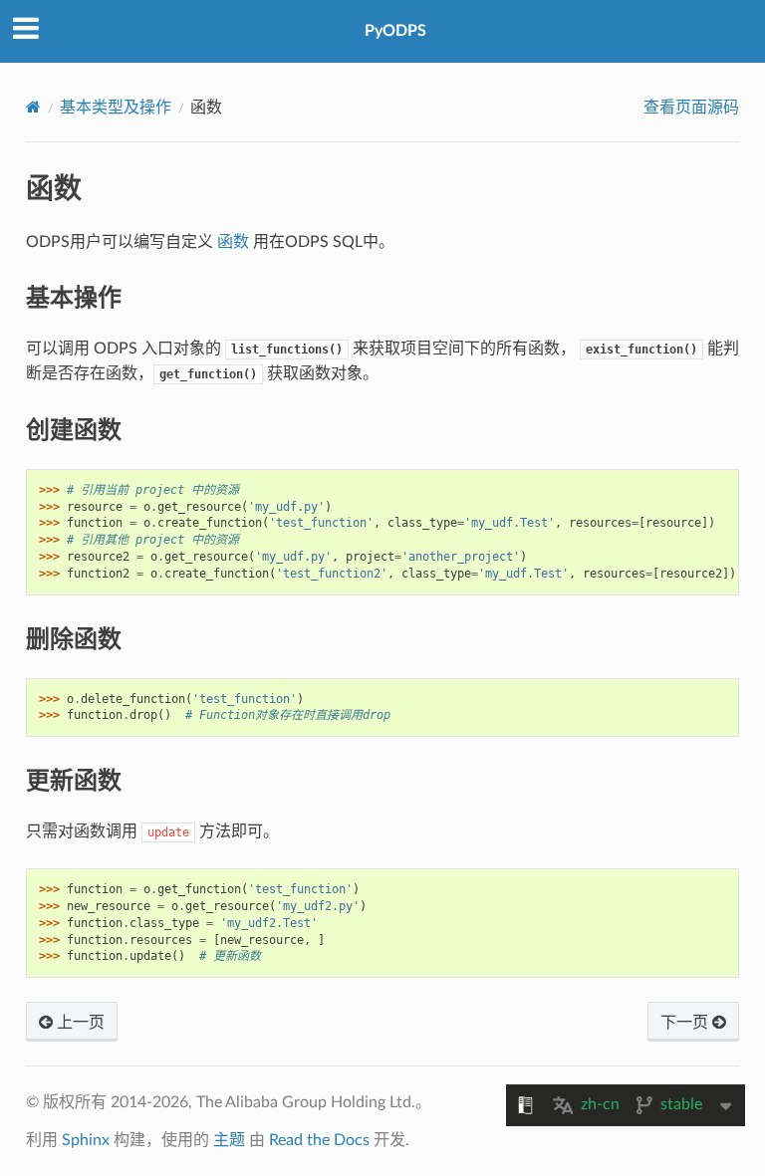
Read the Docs (319, 1140)
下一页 (686, 1023)
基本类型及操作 (115, 108)
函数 (233, 242)
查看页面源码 (691, 108)
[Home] (33, 107)
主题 (229, 1140)
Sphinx (86, 1140)
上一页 (79, 1023)
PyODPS (395, 31)
